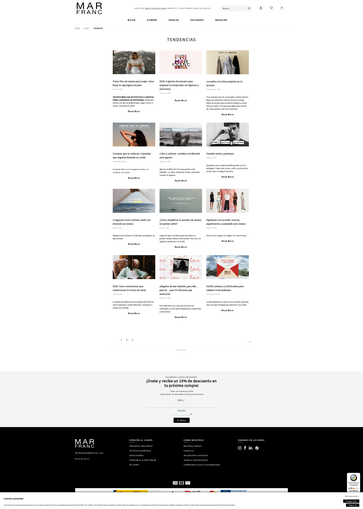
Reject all (352, 505)
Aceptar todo (351, 501)
